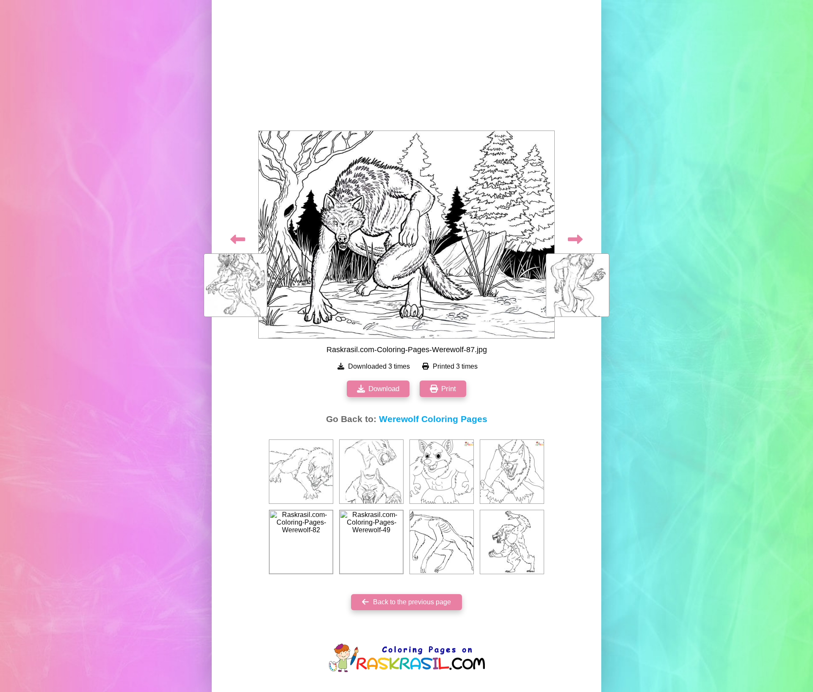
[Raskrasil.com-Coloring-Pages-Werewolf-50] (512, 542)
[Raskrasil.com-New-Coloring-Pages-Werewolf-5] (512, 471)
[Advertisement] (406, 67)
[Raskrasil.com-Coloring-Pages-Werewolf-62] (301, 471)
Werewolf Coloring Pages (433, 419)
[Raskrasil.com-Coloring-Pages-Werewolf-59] (441, 542)
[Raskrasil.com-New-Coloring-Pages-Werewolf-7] (441, 471)
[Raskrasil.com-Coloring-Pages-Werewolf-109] (371, 471)
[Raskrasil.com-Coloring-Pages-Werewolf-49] (371, 542)
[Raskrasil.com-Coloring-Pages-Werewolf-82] (301, 542)
